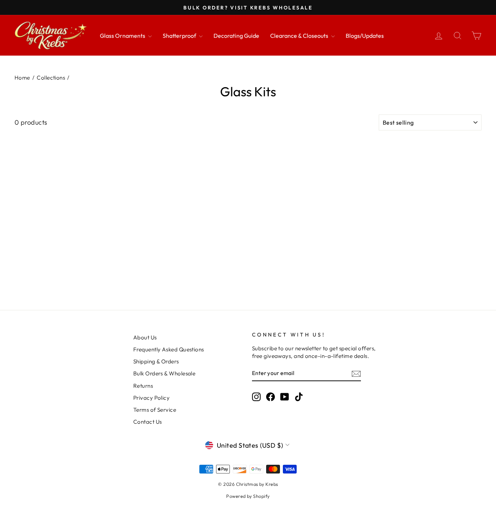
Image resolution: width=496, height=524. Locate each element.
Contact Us (147, 421)
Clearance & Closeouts (299, 35)
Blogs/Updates (365, 35)
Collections (51, 77)
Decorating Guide (236, 35)
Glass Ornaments (123, 35)
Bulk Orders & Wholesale (164, 373)
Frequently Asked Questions (168, 349)
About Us (145, 337)
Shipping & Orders (156, 361)
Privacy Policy (151, 397)
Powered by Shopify (247, 496)
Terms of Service (154, 409)
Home (22, 77)
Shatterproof (180, 35)
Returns (143, 385)
